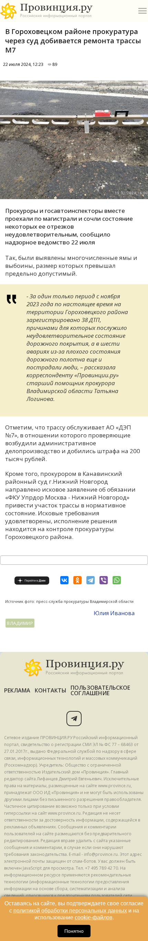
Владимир (20, 623)
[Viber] (103, 580)
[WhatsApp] (117, 580)
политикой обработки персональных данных (70, 911)
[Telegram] (90, 580)
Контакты (51, 690)
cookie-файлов (94, 917)
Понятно (74, 931)
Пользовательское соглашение (100, 690)
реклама (17, 690)
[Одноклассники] (77, 580)
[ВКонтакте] (64, 580)
